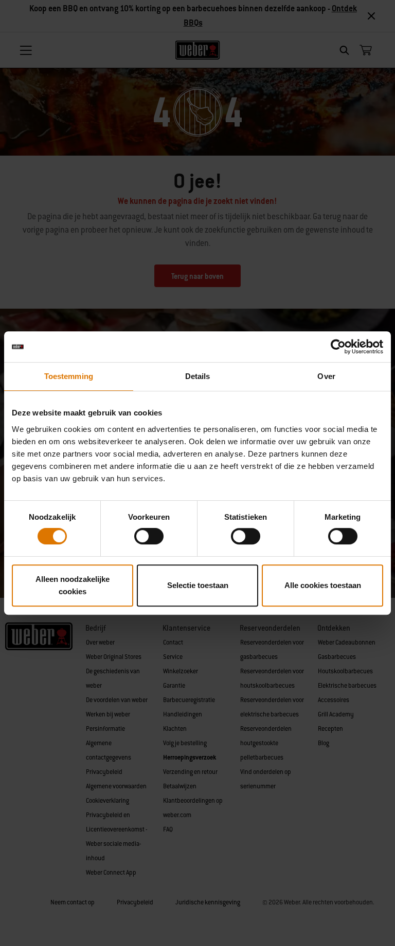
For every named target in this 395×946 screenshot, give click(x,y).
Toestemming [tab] (68, 376)
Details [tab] (197, 376)
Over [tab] (326, 376)
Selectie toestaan (197, 585)
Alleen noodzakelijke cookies (72, 585)
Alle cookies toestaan (322, 585)
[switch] (149, 536)
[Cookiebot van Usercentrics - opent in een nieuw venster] (338, 346)
